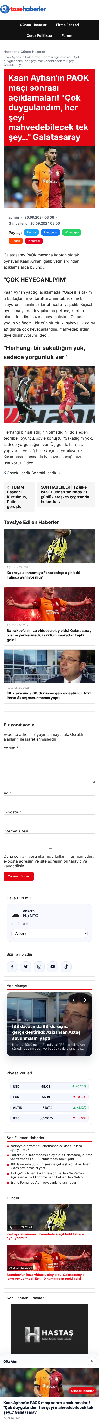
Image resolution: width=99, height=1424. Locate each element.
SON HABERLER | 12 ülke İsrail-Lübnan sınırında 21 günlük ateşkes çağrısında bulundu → (65, 494)
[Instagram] (39, 966)
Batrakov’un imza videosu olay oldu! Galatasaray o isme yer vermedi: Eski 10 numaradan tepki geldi (51, 1157)
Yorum (11, 747)
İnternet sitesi (16, 831)
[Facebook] (12, 966)
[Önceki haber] (74, 1000)
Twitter (31, 232)
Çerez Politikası (39, 35)
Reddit (16, 241)
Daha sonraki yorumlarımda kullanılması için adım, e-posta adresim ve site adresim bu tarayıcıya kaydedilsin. (49, 861)
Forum (67, 35)
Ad (8, 793)
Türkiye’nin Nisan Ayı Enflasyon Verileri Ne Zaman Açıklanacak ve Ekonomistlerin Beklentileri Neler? (47, 1175)
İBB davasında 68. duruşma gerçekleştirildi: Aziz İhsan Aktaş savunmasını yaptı (50, 1166)
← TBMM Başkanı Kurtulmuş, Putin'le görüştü (17, 497)
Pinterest (34, 241)
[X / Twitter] (25, 966)
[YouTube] (52, 966)
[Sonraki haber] (84, 1000)
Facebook (50, 232)
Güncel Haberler (33, 25)
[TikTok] (66, 966)
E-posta (12, 812)
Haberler (10, 52)
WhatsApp (72, 232)
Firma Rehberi (67, 25)
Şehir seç (19, 924)
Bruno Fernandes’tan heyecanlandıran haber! (43, 1182)
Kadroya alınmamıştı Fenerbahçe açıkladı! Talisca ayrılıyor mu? (46, 1148)
